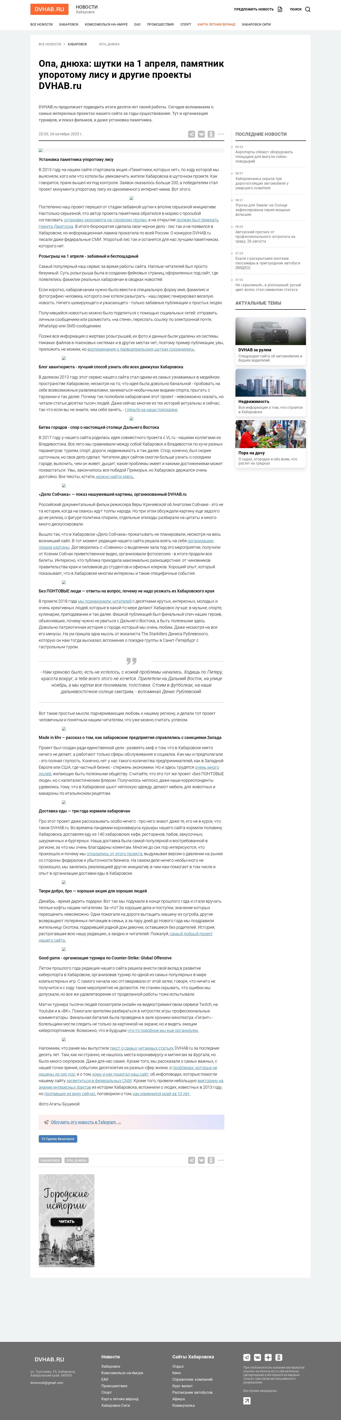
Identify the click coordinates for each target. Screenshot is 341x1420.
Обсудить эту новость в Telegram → (86, 1122)
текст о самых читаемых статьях (142, 1048)
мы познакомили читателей (105, 601)
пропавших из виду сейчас (69, 1093)
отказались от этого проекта (114, 853)
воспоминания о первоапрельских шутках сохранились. (141, 349)
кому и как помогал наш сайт (120, 1074)
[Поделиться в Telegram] (191, 134)
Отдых (178, 1366)
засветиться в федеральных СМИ (99, 1080)
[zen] (268, 1357)
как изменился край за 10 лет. (161, 1093)
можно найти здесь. (115, 476)
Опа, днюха (109, 44)
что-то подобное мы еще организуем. (163, 1030)
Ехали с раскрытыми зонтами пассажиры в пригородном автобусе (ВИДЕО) (267, 263)
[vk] (257, 1357)
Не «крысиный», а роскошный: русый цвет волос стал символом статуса (268, 287)
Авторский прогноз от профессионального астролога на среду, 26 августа (265, 236)
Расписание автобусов (192, 1392)
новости (87, 7)
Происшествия (160, 24)
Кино (176, 1373)
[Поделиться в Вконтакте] (201, 134)
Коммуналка (183, 1405)
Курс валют (182, 1386)
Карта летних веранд (216, 24)
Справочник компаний (192, 1379)
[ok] (278, 1357)
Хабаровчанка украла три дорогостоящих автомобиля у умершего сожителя (262, 183)
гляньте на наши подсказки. (151, 409)
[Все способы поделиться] (220, 134)
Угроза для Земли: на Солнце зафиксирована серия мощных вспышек (262, 210)
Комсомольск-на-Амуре (106, 24)
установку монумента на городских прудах (105, 219)
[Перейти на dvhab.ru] (49, 9)
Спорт (185, 24)
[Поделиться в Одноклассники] (211, 134)
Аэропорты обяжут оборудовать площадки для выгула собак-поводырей (264, 156)
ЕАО (137, 24)
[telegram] (246, 1357)
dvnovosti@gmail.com (46, 1383)
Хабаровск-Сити (256, 24)
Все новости (41, 24)
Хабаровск (68, 24)
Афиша (178, 1399)
